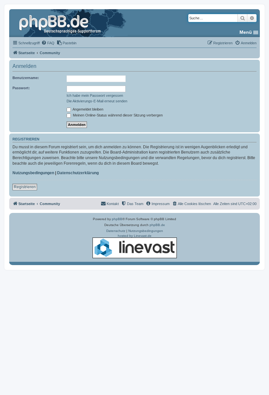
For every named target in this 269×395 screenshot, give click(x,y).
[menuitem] (47, 43)
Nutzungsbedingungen (33, 173)
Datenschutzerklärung (78, 173)
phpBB (117, 219)
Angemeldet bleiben (87, 109)
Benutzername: (25, 78)
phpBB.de (157, 225)
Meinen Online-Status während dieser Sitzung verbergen (117, 115)
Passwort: (21, 88)
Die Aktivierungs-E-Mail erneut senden (97, 101)
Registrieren (25, 187)
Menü (245, 32)
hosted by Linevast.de (135, 236)
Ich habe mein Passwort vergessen (95, 95)
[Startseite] (61, 23)
